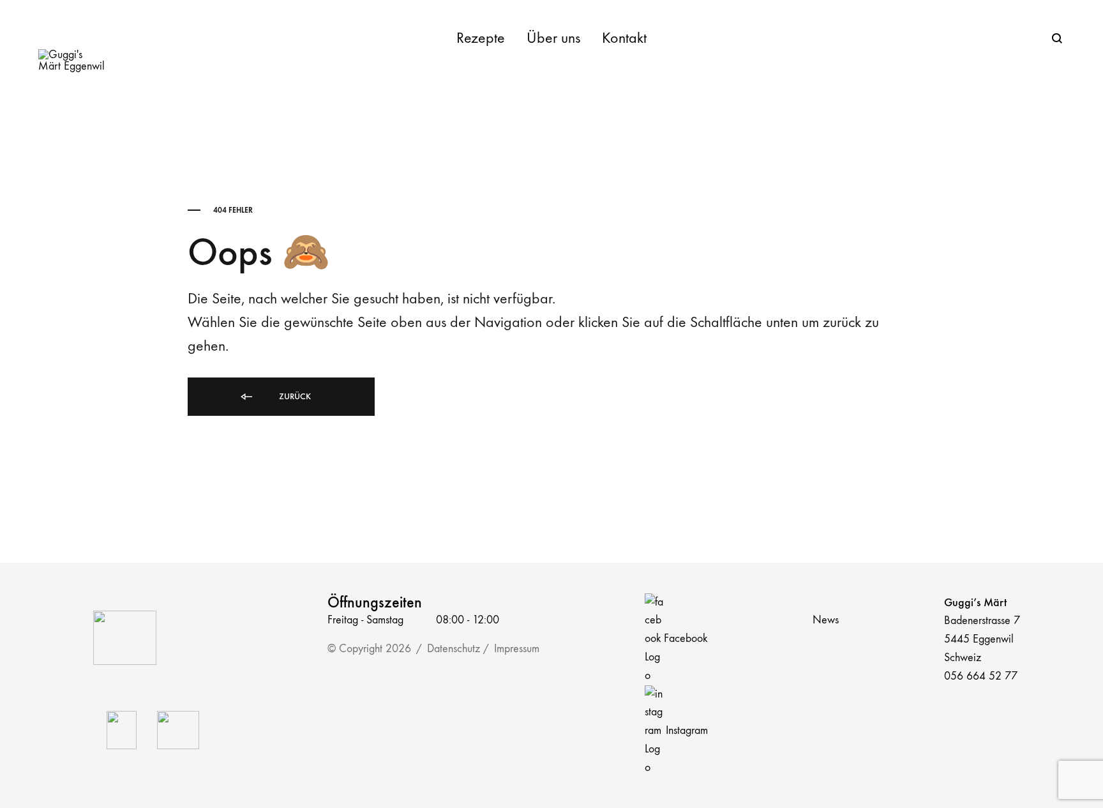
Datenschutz (453, 648)
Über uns (553, 38)
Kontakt (624, 38)
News (826, 620)
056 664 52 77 (980, 676)
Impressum (516, 648)
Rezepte (480, 38)
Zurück (293, 396)
